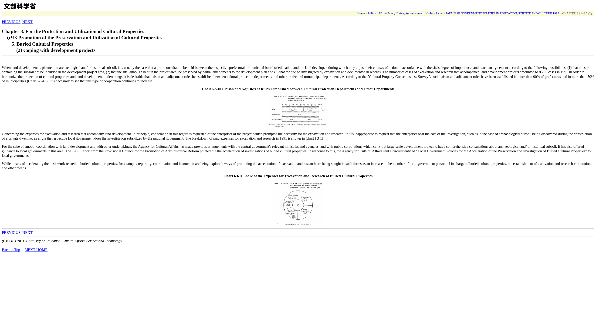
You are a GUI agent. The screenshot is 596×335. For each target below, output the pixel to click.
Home (361, 13)
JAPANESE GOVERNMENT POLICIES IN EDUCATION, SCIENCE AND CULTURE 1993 (502, 13)
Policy (372, 13)
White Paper (435, 13)
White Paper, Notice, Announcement (401, 13)
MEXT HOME (36, 250)
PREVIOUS (11, 22)
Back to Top (11, 250)
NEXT (27, 22)
